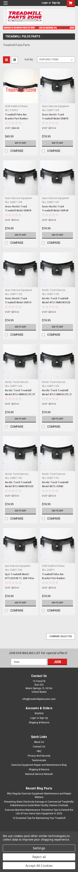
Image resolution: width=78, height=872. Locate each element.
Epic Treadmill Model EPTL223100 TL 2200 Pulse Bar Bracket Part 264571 (19, 578)
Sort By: (29, 59)
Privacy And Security (39, 755)
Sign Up (56, 2)
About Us (39, 742)
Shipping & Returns (39, 722)
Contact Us (39, 746)
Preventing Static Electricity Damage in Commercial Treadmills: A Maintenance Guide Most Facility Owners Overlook (39, 803)
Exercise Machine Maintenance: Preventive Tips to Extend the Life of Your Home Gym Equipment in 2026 (39, 812)
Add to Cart (20, 143)
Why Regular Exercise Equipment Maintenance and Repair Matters (39, 795)
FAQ (39, 751)
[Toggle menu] (5, 5)
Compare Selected (60, 636)
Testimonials (39, 760)
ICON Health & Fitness (16, 106)
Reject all (39, 857)
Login (45, 2)
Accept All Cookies (39, 865)
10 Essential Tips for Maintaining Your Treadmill (39, 818)
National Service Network (39, 774)
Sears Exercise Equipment (55, 106)
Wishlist (39, 713)
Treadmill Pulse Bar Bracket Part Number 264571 (53, 578)
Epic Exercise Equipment (17, 566)
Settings (39, 848)
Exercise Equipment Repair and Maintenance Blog (39, 765)
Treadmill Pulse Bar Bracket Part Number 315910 (16, 118)
